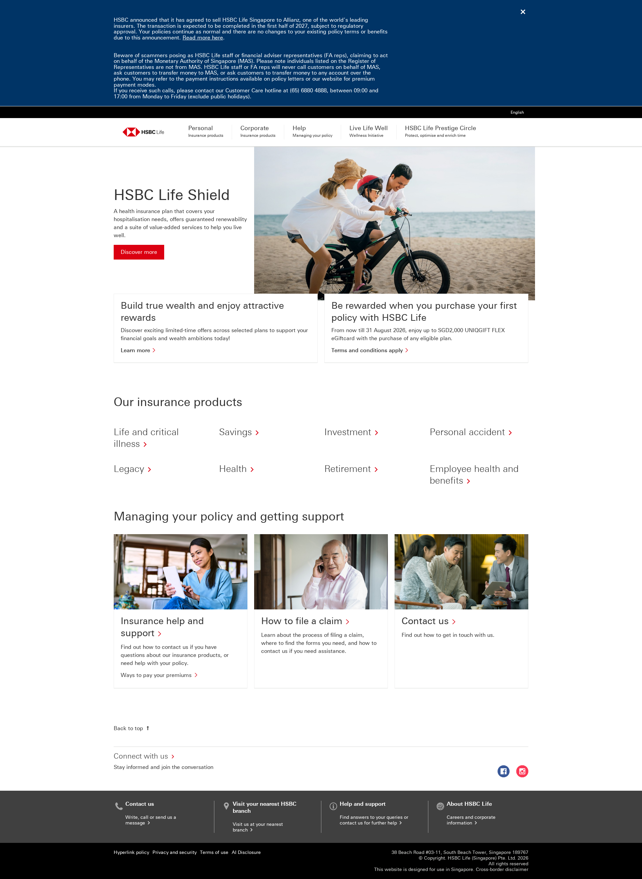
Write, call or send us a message (150, 820)
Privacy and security (174, 852)
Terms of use (214, 852)
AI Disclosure (246, 852)
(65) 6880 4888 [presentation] (308, 90)
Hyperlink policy (131, 852)
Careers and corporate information (471, 820)
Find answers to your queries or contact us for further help (374, 820)
